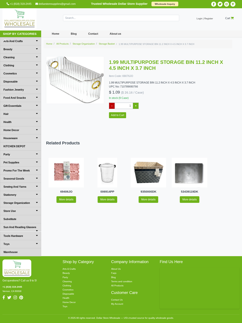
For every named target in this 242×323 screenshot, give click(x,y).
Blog (74, 33)
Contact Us (117, 299)
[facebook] (213, 4)
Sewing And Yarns (14, 186)
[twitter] (220, 4)
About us (115, 33)
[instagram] (226, 4)
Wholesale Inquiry (165, 4)
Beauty (7, 49)
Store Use (9, 211)
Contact (93, 33)
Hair (6, 114)
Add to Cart (117, 115)
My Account (117, 304)
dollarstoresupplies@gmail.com (57, 3)
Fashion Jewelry (13, 89)
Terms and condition (121, 281)
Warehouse (10, 252)
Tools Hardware (13, 236)
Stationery (9, 194)
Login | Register (205, 18)
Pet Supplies (11, 162)
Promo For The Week (16, 170)
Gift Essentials (12, 105)
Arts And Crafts (13, 41)
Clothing (8, 65)
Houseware (10, 138)
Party (6, 154)
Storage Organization (16, 203)
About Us (116, 269)
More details (66, 199)
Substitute (9, 219)
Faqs (113, 273)
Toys (6, 244)
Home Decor (11, 130)
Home (55, 33)
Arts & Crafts (69, 269)
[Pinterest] (232, 4)
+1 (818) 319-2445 (20, 3)
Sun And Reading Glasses (19, 227)
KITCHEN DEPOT (14, 146)
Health (7, 122)
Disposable (10, 81)
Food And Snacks (14, 97)
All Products (117, 285)
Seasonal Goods (13, 178)
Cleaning (9, 57)
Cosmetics (10, 73)
